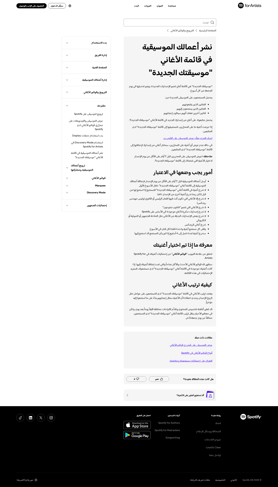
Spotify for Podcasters (167, 430)
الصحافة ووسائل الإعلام (208, 431)
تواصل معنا (215, 455)
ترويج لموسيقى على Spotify (88, 114)
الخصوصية (220, 480)
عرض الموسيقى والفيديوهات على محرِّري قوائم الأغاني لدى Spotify (86, 125)
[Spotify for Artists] (250, 6)
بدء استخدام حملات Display (87, 135)
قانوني (234, 480)
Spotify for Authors (169, 422)
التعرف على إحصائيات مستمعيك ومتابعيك (191, 360)
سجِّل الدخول (57, 5)
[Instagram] (51, 418)
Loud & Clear (213, 447)
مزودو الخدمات (212, 439)
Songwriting (173, 437)
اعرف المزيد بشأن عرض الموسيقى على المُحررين (187, 138)
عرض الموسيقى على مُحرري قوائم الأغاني (191, 345)
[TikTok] (20, 418)
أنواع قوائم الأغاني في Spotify (196, 353)
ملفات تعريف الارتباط (200, 480)
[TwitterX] (41, 418)
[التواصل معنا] (128, 395)
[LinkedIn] (30, 418)
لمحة (218, 423)
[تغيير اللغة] (69, 5)
